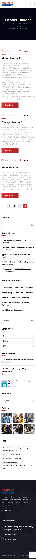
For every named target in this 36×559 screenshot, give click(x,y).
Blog (18, 336)
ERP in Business (15, 454)
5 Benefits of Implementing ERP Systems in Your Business (18, 249)
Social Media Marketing (24, 288)
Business (18, 341)
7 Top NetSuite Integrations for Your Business (15, 241)
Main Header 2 (11, 58)
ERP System (7, 458)
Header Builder (14, 28)
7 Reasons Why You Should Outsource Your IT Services (16, 270)
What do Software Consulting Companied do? (17, 467)
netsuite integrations (10, 462)
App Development (17, 310)
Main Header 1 (11, 167)
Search (5, 217)
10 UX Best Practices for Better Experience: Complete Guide (18, 263)
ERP (18, 346)
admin (26, 51)
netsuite (18, 458)
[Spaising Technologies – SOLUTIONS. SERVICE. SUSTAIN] (7, 3)
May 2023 (18, 401)
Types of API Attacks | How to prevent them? (16, 256)
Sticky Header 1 (12, 122)
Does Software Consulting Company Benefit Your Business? (15, 449)
